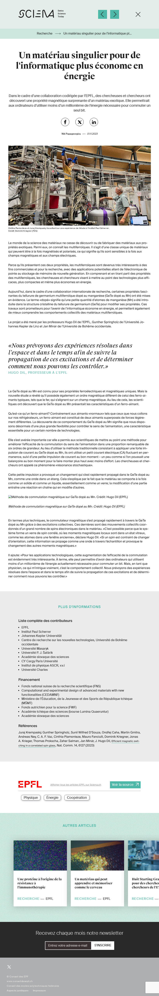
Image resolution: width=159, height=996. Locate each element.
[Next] (114, 14)
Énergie (52, 797)
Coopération (77, 797)
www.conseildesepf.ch (20, 981)
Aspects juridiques (17, 990)
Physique (31, 797)
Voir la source (122, 784)
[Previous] (102, 14)
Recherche (45, 33)
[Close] (138, 14)
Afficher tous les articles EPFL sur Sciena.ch (75, 784)
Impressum (39, 990)
